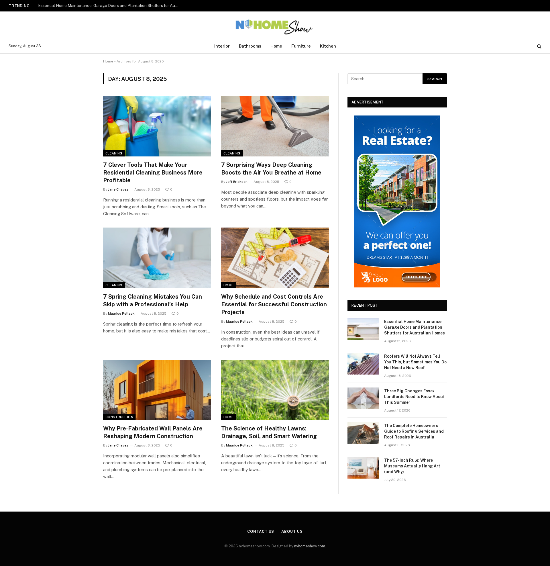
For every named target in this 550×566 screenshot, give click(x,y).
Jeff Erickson (236, 182)
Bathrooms (250, 46)
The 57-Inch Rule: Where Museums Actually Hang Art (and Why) (412, 466)
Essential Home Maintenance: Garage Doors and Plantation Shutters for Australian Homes (414, 327)
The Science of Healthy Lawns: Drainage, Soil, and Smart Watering (269, 432)
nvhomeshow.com (309, 546)
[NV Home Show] (275, 25)
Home (276, 46)
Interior (222, 46)
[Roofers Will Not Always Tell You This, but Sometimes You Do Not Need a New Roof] (363, 364)
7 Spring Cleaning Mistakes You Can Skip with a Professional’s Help (152, 300)
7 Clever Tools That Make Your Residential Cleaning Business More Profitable (153, 172)
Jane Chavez (118, 189)
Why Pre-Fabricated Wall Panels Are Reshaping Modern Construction (153, 432)
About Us (291, 531)
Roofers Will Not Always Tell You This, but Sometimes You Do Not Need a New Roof (109, 5)
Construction (119, 417)
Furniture (301, 46)
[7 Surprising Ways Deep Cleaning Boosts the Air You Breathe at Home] (275, 126)
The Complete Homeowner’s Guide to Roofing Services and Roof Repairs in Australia (414, 431)
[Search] (538, 46)
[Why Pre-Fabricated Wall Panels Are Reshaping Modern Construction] (157, 390)
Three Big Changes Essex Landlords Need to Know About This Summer (414, 397)
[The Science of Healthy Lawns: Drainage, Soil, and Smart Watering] (275, 390)
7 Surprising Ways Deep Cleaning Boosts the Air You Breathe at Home (271, 168)
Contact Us (260, 531)
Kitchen (328, 46)
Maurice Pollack (121, 314)
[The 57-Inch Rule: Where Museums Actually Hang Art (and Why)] (363, 468)
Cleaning (114, 153)
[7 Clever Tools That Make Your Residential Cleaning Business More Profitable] (157, 126)
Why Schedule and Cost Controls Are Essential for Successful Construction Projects (274, 304)
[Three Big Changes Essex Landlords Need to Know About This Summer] (363, 398)
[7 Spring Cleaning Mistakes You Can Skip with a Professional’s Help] (157, 258)
